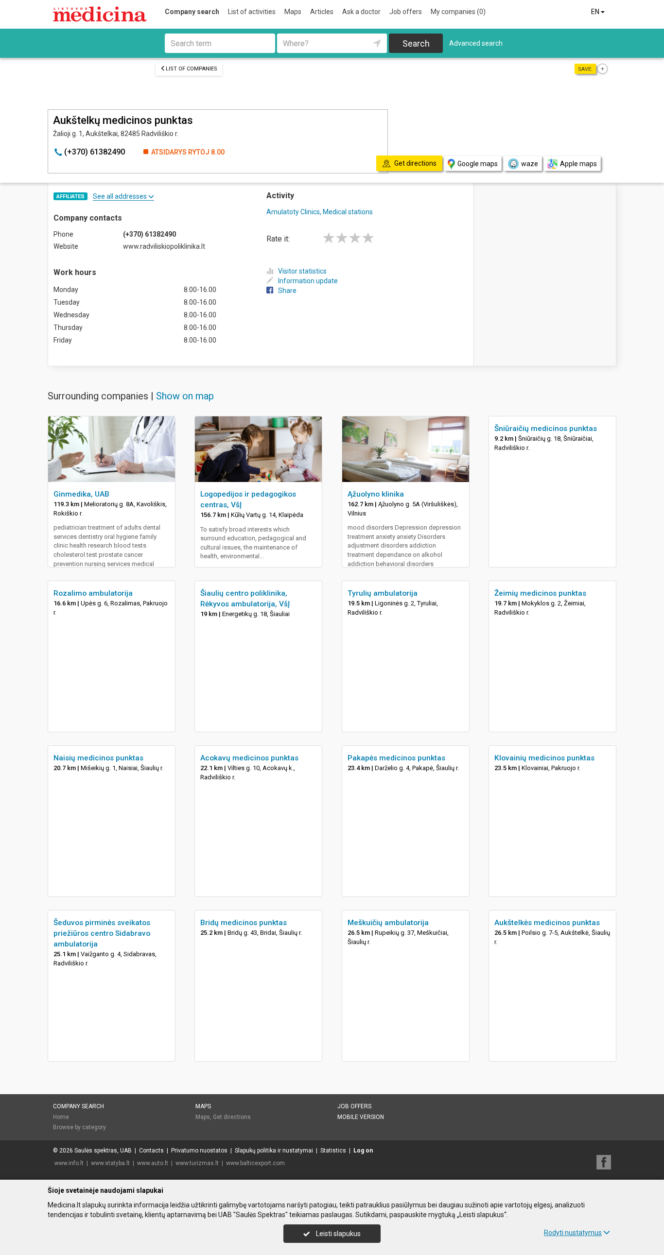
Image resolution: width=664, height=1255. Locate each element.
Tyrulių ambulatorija (383, 593)
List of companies (191, 69)
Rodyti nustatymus (573, 1233)
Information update (308, 281)
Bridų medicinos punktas (243, 922)
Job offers (405, 12)
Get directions (232, 1117)
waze (529, 164)
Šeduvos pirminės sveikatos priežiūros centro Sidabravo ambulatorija (101, 933)
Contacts (151, 1150)
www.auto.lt (152, 1163)
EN (596, 12)
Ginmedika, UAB (81, 494)
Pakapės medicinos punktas (396, 758)
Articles (321, 12)
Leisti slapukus (338, 1234)
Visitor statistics (302, 271)
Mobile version (360, 1117)
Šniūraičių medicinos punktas (545, 428)
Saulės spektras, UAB (103, 1150)
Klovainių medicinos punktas (544, 758)
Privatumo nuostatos (199, 1150)
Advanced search (476, 43)
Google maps (477, 164)
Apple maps (578, 164)
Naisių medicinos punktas (98, 758)
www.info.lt (69, 1163)
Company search (192, 12)
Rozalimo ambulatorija (93, 593)
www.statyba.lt (110, 1163)
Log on (363, 1150)
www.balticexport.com (255, 1163)
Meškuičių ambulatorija (388, 922)
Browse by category (79, 1127)
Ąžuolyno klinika (376, 494)
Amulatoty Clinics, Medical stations (319, 212)
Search (416, 43)
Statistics (333, 1150)
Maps (292, 12)
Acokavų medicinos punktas (249, 758)
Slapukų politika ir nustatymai (274, 1150)
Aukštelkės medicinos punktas (547, 922)
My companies (458, 12)
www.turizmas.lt (197, 1163)
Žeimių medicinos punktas (540, 593)
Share (287, 290)
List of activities (252, 12)
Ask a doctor (361, 12)
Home (61, 1117)
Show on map (185, 396)
